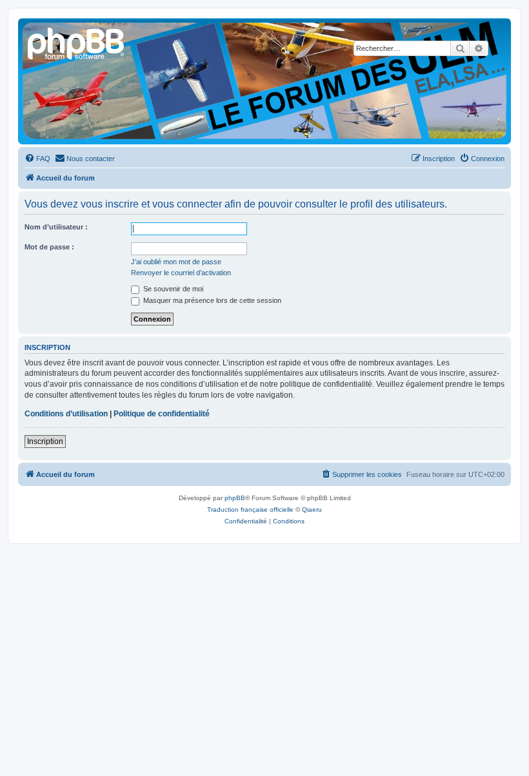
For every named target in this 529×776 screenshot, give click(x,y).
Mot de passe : (49, 247)
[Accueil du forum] (76, 42)
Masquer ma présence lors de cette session (211, 300)
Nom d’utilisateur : (56, 227)
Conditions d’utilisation (66, 413)
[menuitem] (37, 158)
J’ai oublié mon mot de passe (176, 262)
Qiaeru (312, 509)
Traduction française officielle (250, 509)
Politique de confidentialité (162, 413)
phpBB (235, 497)
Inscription (45, 441)
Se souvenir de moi (172, 289)
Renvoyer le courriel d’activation (181, 272)
